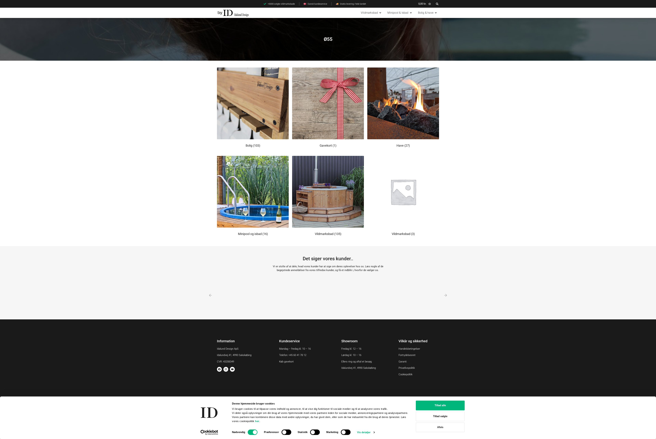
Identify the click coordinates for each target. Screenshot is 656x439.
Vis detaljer (364, 432)
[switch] (286, 432)
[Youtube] (232, 369)
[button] (437, 3)
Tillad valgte (440, 416)
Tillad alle (440, 405)
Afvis (440, 427)
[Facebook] (219, 369)
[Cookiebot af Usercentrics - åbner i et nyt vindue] (209, 432)
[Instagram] (225, 369)
